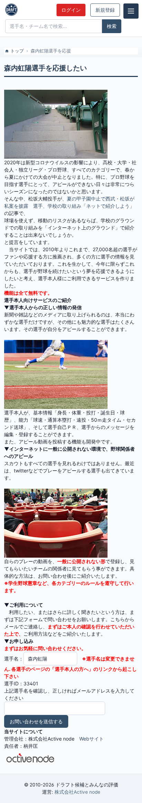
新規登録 (105, 10)
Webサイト (91, 739)
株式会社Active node (77, 792)
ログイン (71, 10)
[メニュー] (131, 11)
